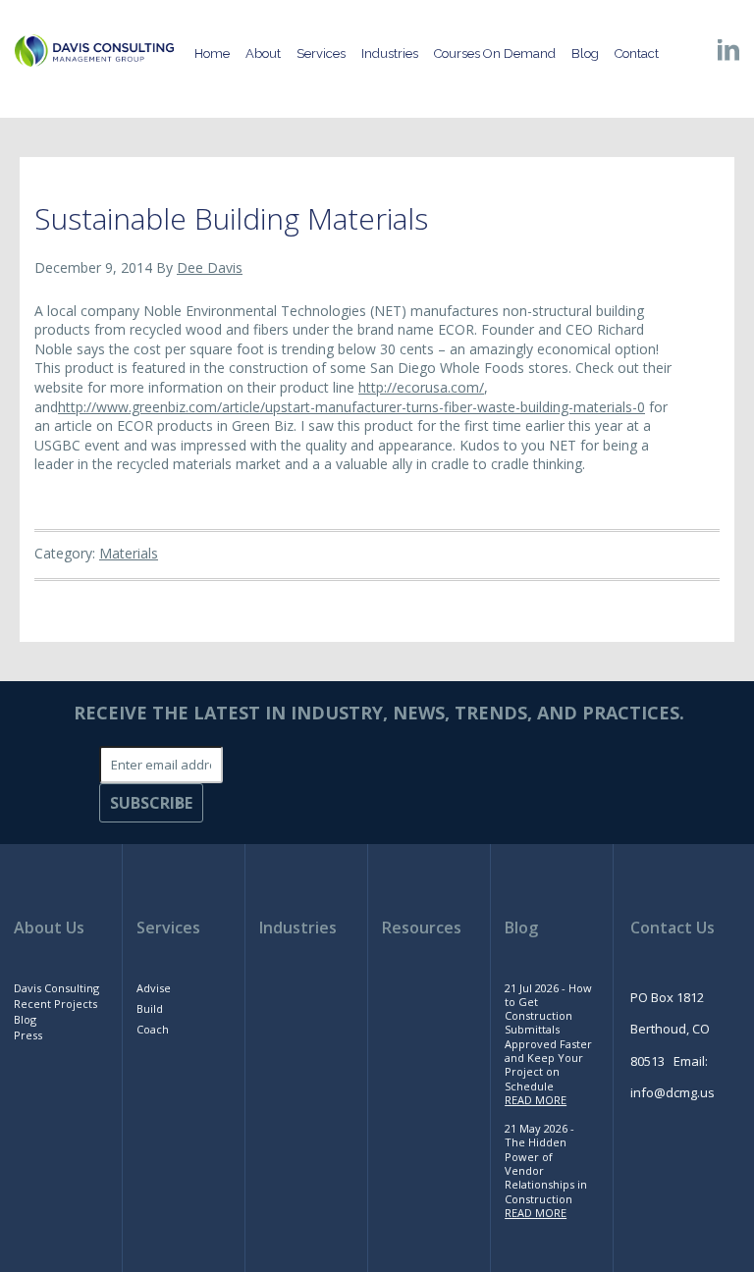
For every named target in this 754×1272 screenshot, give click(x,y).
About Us (49, 927)
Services (168, 927)
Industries (298, 927)
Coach (152, 1029)
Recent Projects (55, 1003)
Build (149, 1008)
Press (28, 1035)
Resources (421, 927)
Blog (25, 1019)
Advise (153, 987)
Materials (128, 553)
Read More (535, 1099)
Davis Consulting (56, 987)
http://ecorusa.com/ (421, 387)
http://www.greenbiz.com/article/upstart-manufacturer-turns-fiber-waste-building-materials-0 (351, 407)
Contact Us (672, 927)
